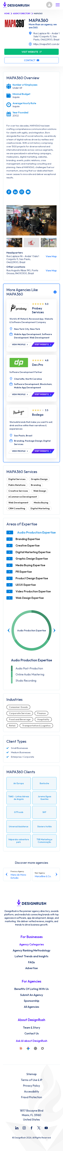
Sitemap (31, 1074)
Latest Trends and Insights (31, 956)
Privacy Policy (31, 1085)
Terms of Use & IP (31, 1080)
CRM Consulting (16, 508)
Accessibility (31, 1091)
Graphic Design (39, 479)
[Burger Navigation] (57, 4)
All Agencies (31, 1007)
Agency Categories (31, 944)
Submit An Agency (31, 995)
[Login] (49, 5)
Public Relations (16, 484)
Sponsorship (31, 1001)
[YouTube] (46, 1127)
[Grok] (42, 1048)
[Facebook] (31, 1127)
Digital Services (16, 479)
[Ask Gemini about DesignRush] (28, 1048)
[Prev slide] (8, 630)
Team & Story (31, 1027)
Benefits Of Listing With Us (31, 989)
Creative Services (18, 490)
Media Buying (41, 502)
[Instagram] (24, 1127)
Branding (36, 484)
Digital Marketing (40, 508)
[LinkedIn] (16, 1127)
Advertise (31, 968)
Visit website (30, 51)
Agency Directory (21, 13)
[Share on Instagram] (21, 191)
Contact (29, 60)
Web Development (18, 502)
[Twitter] (38, 1127)
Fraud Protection (31, 1097)
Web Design (39, 490)
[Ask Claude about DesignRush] (20, 1048)
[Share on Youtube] (28, 191)
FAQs (31, 962)
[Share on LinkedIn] (15, 191)
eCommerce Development (22, 496)
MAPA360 (38, 20)
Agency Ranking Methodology (31, 950)
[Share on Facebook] (8, 191)
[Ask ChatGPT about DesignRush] (35, 1048)
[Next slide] (54, 630)
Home (7, 13)
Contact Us (31, 1033)
